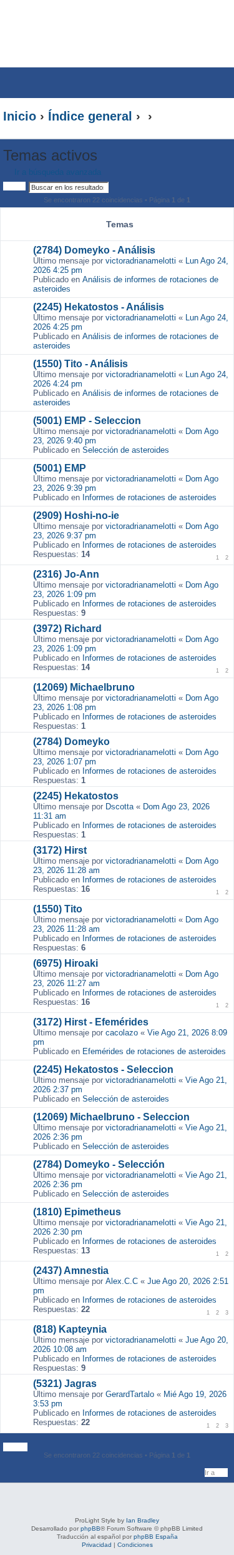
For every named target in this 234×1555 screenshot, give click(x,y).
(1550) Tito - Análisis (80, 363)
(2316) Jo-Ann (66, 574)
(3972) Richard (67, 628)
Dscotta (119, 806)
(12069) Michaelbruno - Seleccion (111, 1117)
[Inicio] (89, 33)
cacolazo (121, 1032)
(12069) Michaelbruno (84, 687)
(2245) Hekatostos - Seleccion (103, 1069)
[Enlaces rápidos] (205, 117)
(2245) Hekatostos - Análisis (98, 307)
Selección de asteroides (125, 450)
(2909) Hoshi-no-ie (76, 515)
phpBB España (156, 1536)
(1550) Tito (57, 909)
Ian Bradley (142, 1520)
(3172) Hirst (60, 850)
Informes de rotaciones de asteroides (149, 497)
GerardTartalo (129, 1394)
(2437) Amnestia (71, 1270)
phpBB (90, 1528)
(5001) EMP (59, 468)
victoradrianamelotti (140, 260)
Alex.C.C (121, 1281)
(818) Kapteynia (70, 1329)
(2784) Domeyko (71, 741)
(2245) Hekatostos (76, 796)
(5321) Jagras (65, 1383)
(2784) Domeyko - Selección (99, 1164)
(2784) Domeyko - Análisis (94, 250)
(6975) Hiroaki (65, 963)
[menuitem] (196, 23)
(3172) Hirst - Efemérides (91, 1022)
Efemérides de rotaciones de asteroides (154, 1051)
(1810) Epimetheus (77, 1212)
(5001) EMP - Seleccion (87, 420)
